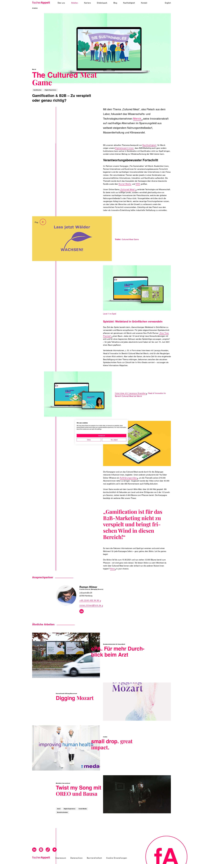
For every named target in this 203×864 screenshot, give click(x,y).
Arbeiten (35, 8)
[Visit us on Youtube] (54, 849)
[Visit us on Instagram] (41, 849)
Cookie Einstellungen (116, 857)
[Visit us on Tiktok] (48, 849)
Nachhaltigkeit (149, 145)
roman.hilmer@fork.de (90, 605)
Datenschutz (76, 857)
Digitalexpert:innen (124, 148)
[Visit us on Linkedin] (34, 849)
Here (112, 568)
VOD (138, 183)
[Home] (42, 2)
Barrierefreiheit (94, 857)
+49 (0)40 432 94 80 (89, 600)
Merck (137, 118)
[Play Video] (72, 238)
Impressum (60, 857)
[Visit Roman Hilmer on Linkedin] (81, 611)
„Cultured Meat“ (127, 189)
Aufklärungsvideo (128, 477)
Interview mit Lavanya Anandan (130, 393)
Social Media (125, 183)
